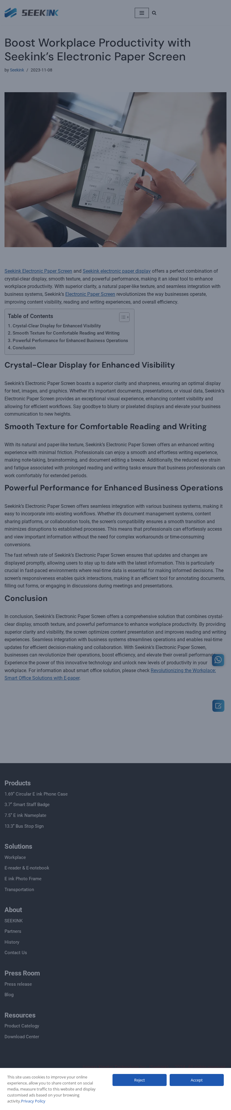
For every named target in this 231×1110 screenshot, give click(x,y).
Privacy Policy (33, 1101)
